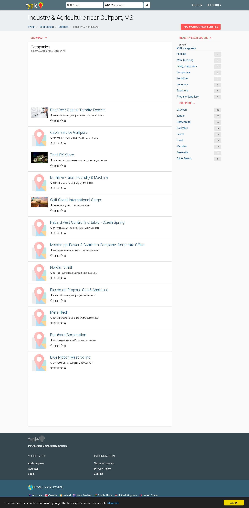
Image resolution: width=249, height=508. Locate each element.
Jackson (182, 109)
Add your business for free (201, 26)
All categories (187, 48)
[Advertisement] (92, 79)
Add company (36, 463)
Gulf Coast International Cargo (75, 200)
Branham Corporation (68, 335)
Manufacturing (185, 60)
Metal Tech (59, 312)
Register (215, 5)
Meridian (182, 146)
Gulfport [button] (185, 103)
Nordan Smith (61, 267)
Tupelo (181, 115)
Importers (182, 84)
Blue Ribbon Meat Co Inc (70, 357)
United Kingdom (127, 495)
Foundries (183, 78)
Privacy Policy (102, 468)
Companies (183, 72)
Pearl (180, 140)
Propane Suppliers (188, 96)
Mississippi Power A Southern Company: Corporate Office (97, 245)
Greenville (183, 152)
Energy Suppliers (187, 66)
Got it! (234, 503)
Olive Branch (184, 158)
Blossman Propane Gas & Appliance (79, 290)
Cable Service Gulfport (68, 132)
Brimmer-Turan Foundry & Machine (79, 177)
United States (150, 495)
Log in (198, 5)
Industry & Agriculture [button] (193, 38)
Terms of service (104, 463)
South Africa (104, 495)
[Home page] (34, 5)
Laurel (180, 134)
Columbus (183, 128)
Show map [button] (37, 38)
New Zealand (84, 495)
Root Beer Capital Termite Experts (78, 110)
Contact (98, 473)
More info (113, 503)
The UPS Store (62, 155)
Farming (181, 53)
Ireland (66, 495)
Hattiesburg (184, 122)
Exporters (182, 90)
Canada (52, 495)
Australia (37, 495)
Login (31, 473)
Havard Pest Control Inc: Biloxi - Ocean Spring (87, 222)
